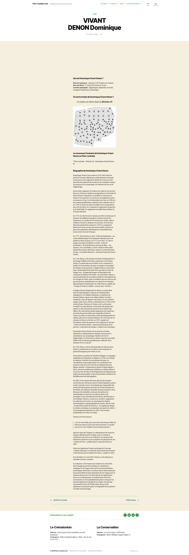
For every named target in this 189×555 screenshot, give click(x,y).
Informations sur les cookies (61, 515)
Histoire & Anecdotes (133, 3)
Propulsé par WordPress (95, 551)
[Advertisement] (94, 60)
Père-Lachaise (94, 34)
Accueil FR (104, 3)
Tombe (94, 14)
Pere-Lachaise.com (40, 4)
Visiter (122, 3)
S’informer (113, 3)
